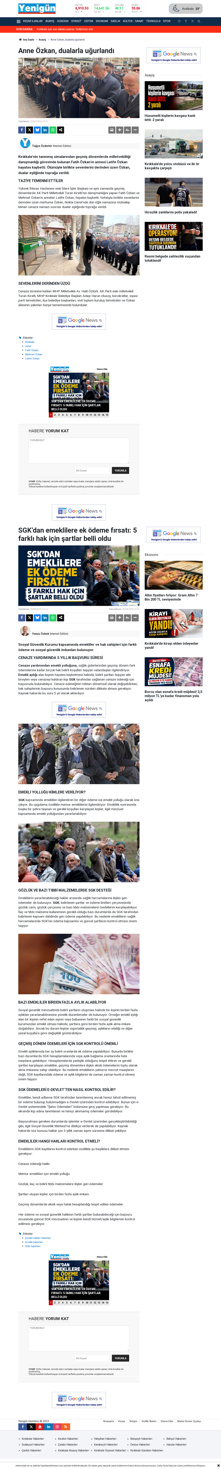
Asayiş (49, 21)
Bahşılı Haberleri (176, 1438)
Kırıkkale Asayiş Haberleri (73, 1450)
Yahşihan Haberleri (105, 1438)
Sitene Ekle (167, 1421)
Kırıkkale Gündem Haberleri (146, 1450)
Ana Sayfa (28, 39)
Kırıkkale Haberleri (33, 1438)
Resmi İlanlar (33, 21)
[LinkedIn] (45, 130)
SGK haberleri (32, 1246)
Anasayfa (108, 1421)
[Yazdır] (111, 130)
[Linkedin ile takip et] (48, 1426)
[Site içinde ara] (199, 21)
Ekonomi (102, 21)
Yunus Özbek (40, 633)
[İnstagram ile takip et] (179, 21)
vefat (28, 346)
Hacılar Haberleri (176, 1444)
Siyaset (76, 21)
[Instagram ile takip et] (57, 1426)
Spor (166, 21)
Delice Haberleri (140, 1444)
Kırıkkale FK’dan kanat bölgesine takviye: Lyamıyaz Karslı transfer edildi (80, 29)
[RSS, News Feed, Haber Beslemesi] (65, 1426)
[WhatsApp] (52, 130)
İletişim (133, 1421)
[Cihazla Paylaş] (60, 130)
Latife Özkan (32, 358)
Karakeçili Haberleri (106, 1444)
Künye (121, 1421)
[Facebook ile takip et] (185, 21)
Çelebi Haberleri (68, 1444)
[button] (119, 130)
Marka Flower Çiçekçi (189, 1421)
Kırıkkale (29, 342)
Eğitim (88, 21)
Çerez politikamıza (186, 1465)
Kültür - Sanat (133, 21)
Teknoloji (153, 21)
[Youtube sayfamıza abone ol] (40, 1426)
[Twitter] (29, 130)
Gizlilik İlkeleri (149, 1421)
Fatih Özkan (32, 350)
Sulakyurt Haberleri (33, 1444)
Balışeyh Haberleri (141, 1438)
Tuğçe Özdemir (42, 146)
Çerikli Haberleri (31, 1450)
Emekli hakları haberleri (38, 1238)
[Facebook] (21, 130)
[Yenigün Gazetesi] (37, 8)
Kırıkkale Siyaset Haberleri (110, 1450)
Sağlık (115, 21)
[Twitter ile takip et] (192, 21)
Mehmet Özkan (33, 354)
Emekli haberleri (34, 1242)
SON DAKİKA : (25, 29)
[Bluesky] (37, 130)
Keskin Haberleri (68, 1438)
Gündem (62, 21)
